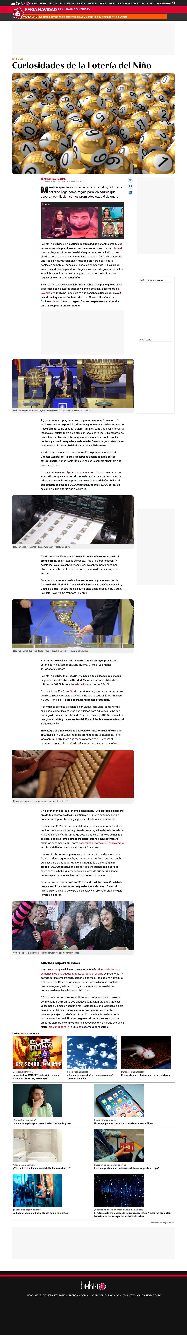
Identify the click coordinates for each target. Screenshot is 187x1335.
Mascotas (129, 1295)
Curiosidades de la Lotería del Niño (112, 8)
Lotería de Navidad (82, 684)
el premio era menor (77, 472)
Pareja (63, 1295)
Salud (102, 1295)
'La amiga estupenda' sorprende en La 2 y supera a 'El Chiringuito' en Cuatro (75, 16)
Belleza (48, 1295)
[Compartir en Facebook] (130, 186)
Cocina (83, 1295)
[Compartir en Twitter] (130, 180)
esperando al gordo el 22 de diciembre (101, 843)
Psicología (115, 1295)
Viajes (141, 1295)
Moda (38, 1295)
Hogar (93, 1295)
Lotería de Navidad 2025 (75, 9)
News (30, 1295)
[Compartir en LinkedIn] (130, 192)
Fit (56, 1295)
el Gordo (72, 691)
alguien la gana (58, 1027)
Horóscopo (153, 1295)
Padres (73, 1295)
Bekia (41, 9)
